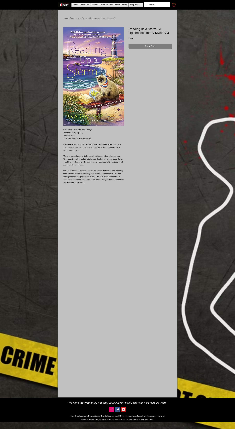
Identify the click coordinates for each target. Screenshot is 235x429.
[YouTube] (123, 409)
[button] (94, 5)
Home (65, 18)
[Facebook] (117, 409)
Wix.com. (129, 419)
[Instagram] (111, 409)
